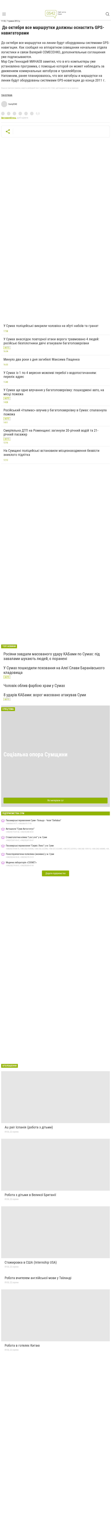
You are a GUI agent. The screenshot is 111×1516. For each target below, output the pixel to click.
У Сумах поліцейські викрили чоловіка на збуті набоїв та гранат (50, 326)
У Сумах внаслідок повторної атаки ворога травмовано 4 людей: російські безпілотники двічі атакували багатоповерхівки (51, 341)
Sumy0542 (12, 104)
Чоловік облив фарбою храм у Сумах (34, 685)
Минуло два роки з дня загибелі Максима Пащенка (41, 359)
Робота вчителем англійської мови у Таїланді (38, 1278)
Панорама (6, 95)
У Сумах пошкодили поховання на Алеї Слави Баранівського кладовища (54, 670)
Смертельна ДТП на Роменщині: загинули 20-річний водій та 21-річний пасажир (50, 432)
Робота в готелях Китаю (22, 1345)
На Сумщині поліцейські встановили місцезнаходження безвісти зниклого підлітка (51, 453)
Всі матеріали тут (55, 800)
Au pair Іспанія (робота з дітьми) (29, 1127)
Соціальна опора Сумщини (35, 754)
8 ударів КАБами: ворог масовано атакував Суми (44, 694)
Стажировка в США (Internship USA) (31, 1262)
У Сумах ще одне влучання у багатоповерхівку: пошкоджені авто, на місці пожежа (53, 392)
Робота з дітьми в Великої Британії (30, 1195)
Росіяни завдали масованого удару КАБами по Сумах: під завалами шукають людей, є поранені (51, 656)
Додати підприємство (55, 873)
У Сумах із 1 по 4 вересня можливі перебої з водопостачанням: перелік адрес (50, 375)
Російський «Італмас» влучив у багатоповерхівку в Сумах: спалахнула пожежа (55, 412)
